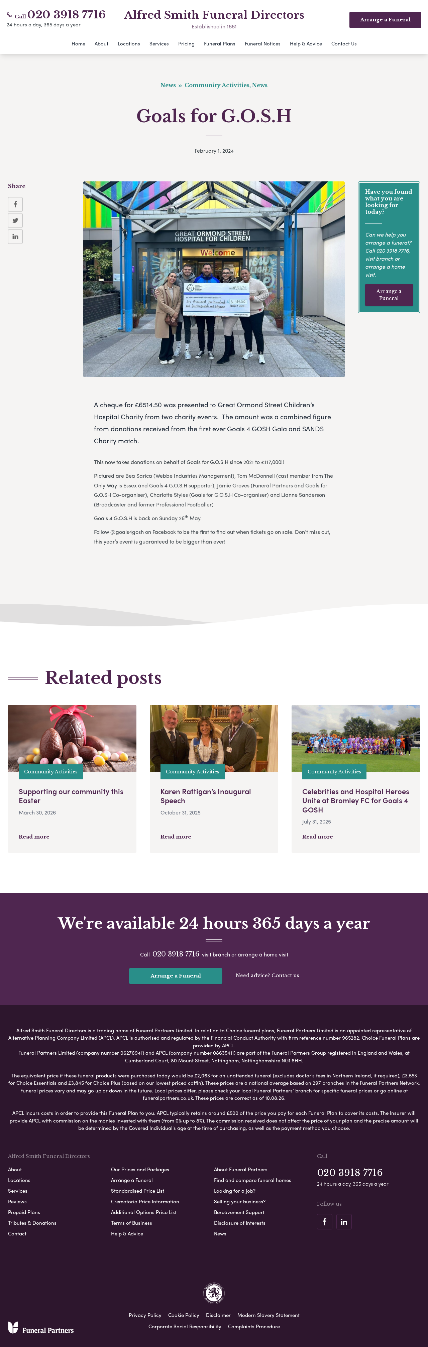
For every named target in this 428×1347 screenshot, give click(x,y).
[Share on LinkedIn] (15, 236)
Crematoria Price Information (145, 1201)
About (101, 43)
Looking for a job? (234, 1190)
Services (159, 43)
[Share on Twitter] (15, 220)
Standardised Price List (137, 1190)
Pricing (186, 43)
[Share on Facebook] (15, 204)
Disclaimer (218, 1315)
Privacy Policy (145, 1315)
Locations (129, 43)
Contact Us (344, 43)
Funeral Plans (219, 43)
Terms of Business (131, 1222)
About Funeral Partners (241, 1169)
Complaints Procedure (254, 1326)
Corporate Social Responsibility (184, 1326)
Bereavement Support (239, 1212)
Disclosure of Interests (239, 1222)
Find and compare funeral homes (252, 1180)
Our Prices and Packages (140, 1169)
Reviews (17, 1201)
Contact (17, 1233)
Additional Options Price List (144, 1212)
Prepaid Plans (24, 1212)
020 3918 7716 (66, 14)
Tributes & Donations (32, 1222)
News (220, 1233)
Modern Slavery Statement (268, 1315)
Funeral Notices (263, 43)
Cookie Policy (183, 1315)
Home (78, 43)
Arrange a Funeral (389, 294)
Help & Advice (306, 43)
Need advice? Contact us (267, 975)
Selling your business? (239, 1201)
